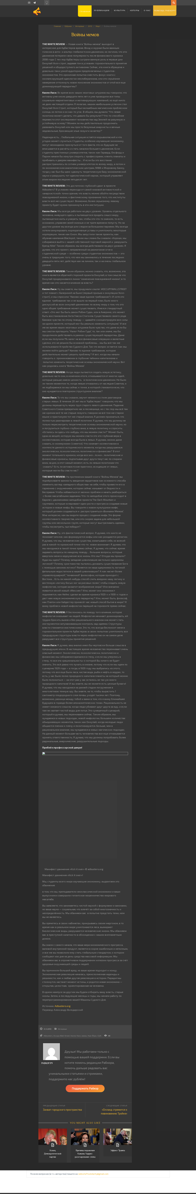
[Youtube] (29, 2)
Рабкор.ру (47, 1063)
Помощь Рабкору (165, 10)
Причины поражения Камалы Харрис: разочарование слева (85, 1153)
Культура (119, 10)
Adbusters (48, 1036)
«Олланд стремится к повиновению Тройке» (114, 1111)
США (99, 1036)
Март (98, 26)
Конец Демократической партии (52, 1153)
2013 (90, 26)
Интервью (79, 26)
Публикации (101, 10)
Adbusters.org (62, 1005)
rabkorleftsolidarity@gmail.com (93, 1173)
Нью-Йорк (92, 1036)
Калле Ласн (76, 1036)
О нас (147, 10)
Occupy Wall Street (61, 1036)
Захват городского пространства (62, 1109)
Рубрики (68, 26)
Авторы (134, 10)
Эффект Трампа (117, 1150)
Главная (85, 11)
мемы (84, 1036)
